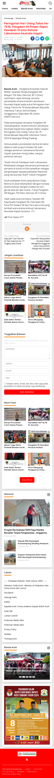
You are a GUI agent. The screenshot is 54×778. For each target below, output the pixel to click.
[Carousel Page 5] (33, 677)
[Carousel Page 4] (30, 677)
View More (27, 480)
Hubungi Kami (10, 597)
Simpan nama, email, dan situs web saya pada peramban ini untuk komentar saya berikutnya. (26, 384)
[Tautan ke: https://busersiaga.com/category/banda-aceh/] (48, 648)
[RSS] (27, 229)
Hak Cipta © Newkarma (12, 769)
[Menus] (4, 3)
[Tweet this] (37, 38)
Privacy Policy (10, 629)
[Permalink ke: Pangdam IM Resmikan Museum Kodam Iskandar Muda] (39, 289)
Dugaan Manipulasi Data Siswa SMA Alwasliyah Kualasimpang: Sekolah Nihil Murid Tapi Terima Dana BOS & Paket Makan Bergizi (33, 556)
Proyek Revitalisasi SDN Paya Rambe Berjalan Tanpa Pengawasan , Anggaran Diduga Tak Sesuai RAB (25, 531)
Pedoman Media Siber (14, 620)
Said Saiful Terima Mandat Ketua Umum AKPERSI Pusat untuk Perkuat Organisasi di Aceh (14, 320)
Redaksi (7, 634)
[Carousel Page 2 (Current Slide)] (23, 677)
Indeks (7, 601)
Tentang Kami (10, 638)
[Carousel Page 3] (27, 677)
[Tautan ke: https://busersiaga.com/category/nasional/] (48, 494)
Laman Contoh (11, 615)
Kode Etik (8, 611)
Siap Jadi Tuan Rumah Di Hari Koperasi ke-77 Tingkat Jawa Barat (14, 240)
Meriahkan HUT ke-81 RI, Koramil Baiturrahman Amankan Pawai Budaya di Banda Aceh (38, 276)
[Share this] (32, 38)
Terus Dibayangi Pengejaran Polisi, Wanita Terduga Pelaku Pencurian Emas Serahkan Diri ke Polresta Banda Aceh (38, 320)
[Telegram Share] (42, 38)
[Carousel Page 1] (20, 677)
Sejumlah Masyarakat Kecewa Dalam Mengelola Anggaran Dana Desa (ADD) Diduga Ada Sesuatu (40, 242)
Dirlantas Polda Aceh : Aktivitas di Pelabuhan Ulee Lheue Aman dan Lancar (26, 586)
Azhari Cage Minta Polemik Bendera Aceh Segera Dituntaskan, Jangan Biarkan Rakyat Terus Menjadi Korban (14, 298)
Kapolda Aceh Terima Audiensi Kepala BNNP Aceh (26, 606)
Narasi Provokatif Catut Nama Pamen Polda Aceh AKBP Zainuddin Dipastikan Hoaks (14, 276)
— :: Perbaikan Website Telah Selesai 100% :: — (25, 581)
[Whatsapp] (47, 38)
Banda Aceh (8, 39)
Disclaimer (9, 592)
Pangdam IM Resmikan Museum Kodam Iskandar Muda (38, 298)
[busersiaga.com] (27, 3)
